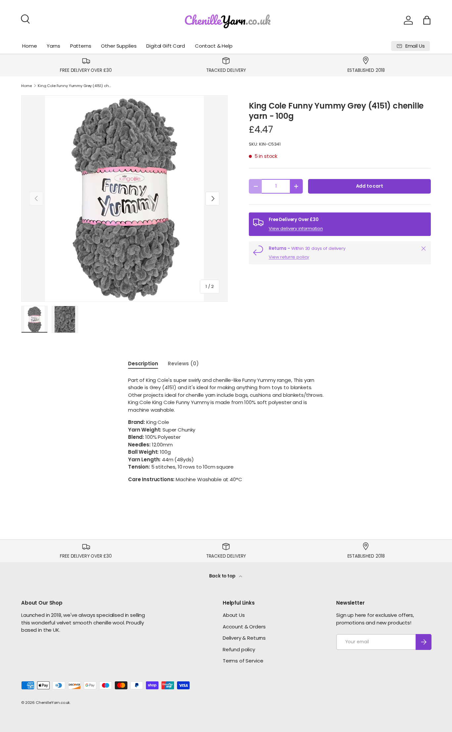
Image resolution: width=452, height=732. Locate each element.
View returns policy (289, 257)
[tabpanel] (226, 430)
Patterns (80, 45)
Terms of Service (243, 660)
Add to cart (369, 186)
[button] (427, 20)
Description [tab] (143, 363)
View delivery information (296, 228)
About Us (234, 615)
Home (29, 45)
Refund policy (239, 649)
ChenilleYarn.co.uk (53, 702)
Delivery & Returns (244, 637)
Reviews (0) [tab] (183, 363)
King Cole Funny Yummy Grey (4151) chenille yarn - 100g (75, 86)
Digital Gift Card (165, 45)
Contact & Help (214, 45)
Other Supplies (118, 45)
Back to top (222, 576)
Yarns (53, 45)
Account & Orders (244, 626)
